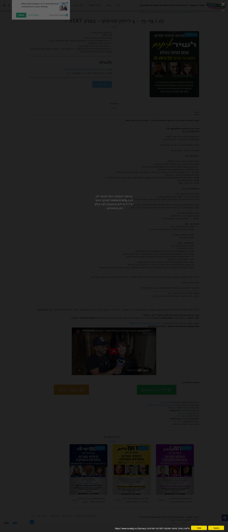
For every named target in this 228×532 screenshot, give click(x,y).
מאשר (216, 527)
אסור (199, 527)
